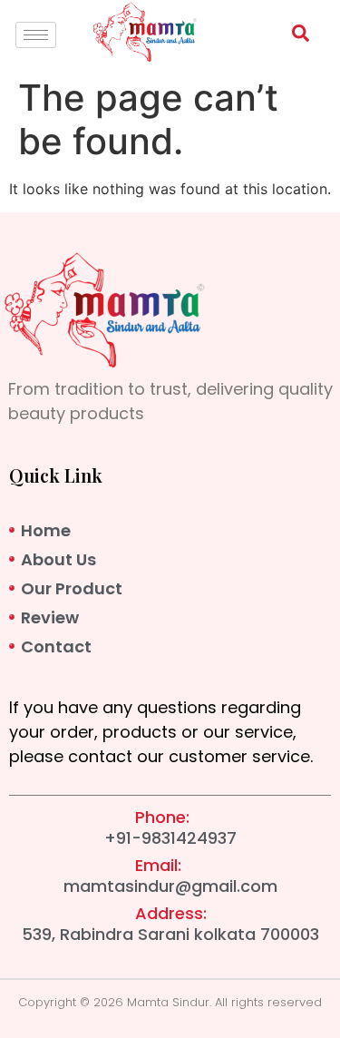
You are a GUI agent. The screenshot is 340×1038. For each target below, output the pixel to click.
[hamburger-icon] (35, 35)
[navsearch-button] (291, 36)
